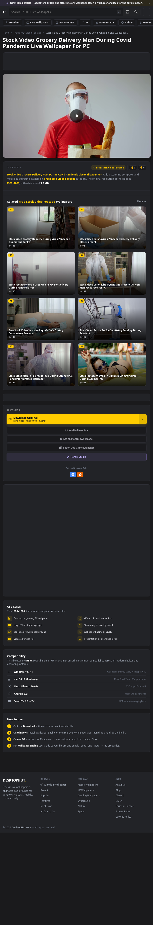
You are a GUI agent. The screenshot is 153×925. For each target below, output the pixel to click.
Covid (61, 174)
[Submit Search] (136, 12)
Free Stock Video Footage (27, 32)
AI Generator (106, 22)
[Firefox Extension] (80, 475)
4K (86, 22)
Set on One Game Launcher (78, 447)
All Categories (48, 811)
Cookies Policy (123, 816)
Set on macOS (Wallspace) (78, 439)
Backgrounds (67, 22)
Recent (44, 790)
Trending (14, 22)
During (53, 174)
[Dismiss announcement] (149, 3)
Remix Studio (78, 456)
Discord (120, 795)
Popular (44, 795)
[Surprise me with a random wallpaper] (127, 12)
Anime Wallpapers (88, 784)
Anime (128, 22)
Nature (82, 806)
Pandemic (72, 174)
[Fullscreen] (145, 154)
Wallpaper (90, 174)
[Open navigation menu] (146, 12)
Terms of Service (125, 806)
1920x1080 (13, 183)
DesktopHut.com (21, 827)
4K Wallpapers (86, 790)
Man (45, 174)
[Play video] (76, 116)
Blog (118, 790)
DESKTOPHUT (14, 780)
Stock (10, 174)
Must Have (46, 806)
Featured (45, 800)
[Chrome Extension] (73, 475)
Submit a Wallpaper (55, 784)
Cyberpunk (84, 800)
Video (17, 174)
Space (81, 811)
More (140, 201)
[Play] (7, 154)
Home (6, 32)
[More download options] (143, 419)
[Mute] (123, 154)
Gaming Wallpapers (89, 795)
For (100, 174)
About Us (121, 784)
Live (80, 174)
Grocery (26, 174)
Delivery (37, 174)
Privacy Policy (123, 811)
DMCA (119, 800)
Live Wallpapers (39, 22)
